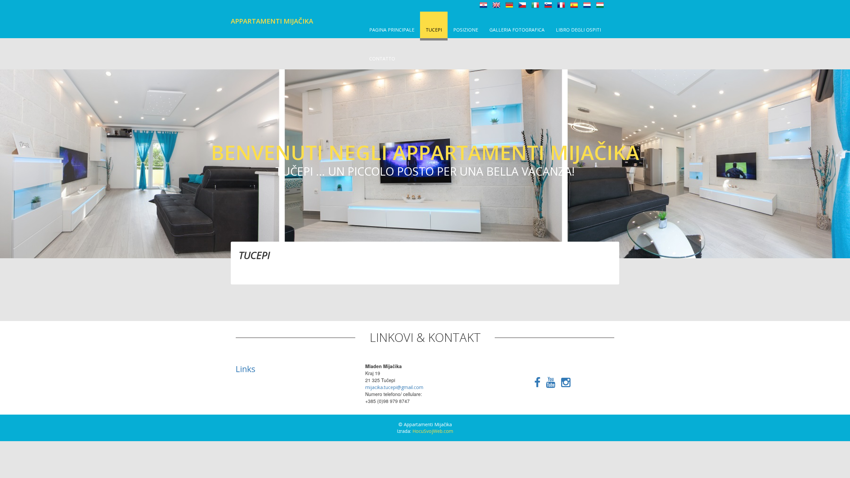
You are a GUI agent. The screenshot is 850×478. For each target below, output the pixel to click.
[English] (496, 4)
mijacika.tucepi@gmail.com (394, 387)
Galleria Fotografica (517, 30)
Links (245, 368)
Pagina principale (391, 30)
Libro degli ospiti (578, 30)
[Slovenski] (548, 4)
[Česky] (522, 4)
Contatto (382, 58)
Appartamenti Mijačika (272, 21)
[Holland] (587, 4)
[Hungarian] (600, 4)
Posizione (465, 30)
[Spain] (574, 4)
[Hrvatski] (483, 4)
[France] (561, 4)
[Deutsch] (509, 4)
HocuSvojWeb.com (432, 431)
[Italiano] (535, 4)
